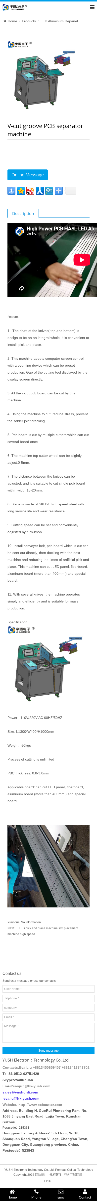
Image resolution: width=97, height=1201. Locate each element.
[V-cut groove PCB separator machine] (44, 77)
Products (29, 21)
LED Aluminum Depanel (59, 21)
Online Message (27, 174)
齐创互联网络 (73, 1174)
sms (60, 1197)
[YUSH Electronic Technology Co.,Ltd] (14, 7)
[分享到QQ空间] (21, 191)
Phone (36, 1197)
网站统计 (41, 1174)
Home (12, 21)
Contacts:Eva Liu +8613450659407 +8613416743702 (46, 1067)
